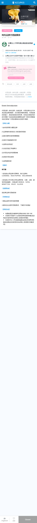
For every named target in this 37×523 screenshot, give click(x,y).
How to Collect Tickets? (16, 78)
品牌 (24, 84)
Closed (27, 519)
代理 (17, 84)
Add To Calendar (10, 53)
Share (32, 7)
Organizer (4, 521)
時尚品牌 (9, 84)
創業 (31, 84)
